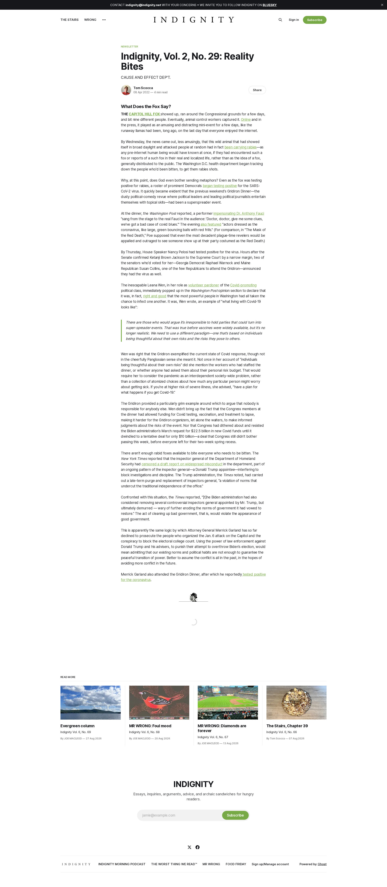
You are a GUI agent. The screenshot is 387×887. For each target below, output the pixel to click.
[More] (104, 20)
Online (246, 120)
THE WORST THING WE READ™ (174, 864)
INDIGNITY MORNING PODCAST (122, 864)
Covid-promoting (243, 285)
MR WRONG (211, 864)
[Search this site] (280, 20)
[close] (382, 5)
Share (257, 90)
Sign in (294, 20)
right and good (154, 296)
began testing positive (220, 186)
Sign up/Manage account (270, 864)
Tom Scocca (143, 88)
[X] (189, 847)
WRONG (90, 20)
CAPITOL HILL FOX (144, 114)
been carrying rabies (241, 147)
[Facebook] (198, 847)
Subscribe (314, 20)
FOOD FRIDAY (236, 864)
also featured (211, 224)
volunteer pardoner (203, 285)
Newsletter (129, 46)
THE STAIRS (69, 20)
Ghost (322, 864)
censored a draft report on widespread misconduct (182, 464)
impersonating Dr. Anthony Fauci (238, 213)
